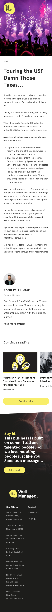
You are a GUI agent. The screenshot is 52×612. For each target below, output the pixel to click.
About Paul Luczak (16, 290)
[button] (46, 9)
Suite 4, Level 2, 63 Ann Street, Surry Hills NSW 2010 (15, 538)
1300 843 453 (33, 512)
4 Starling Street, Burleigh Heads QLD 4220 (14, 551)
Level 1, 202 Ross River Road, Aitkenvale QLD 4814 (14, 595)
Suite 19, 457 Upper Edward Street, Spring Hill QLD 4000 (15, 565)
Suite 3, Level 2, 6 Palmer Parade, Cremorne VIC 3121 (14, 515)
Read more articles (14, 323)
